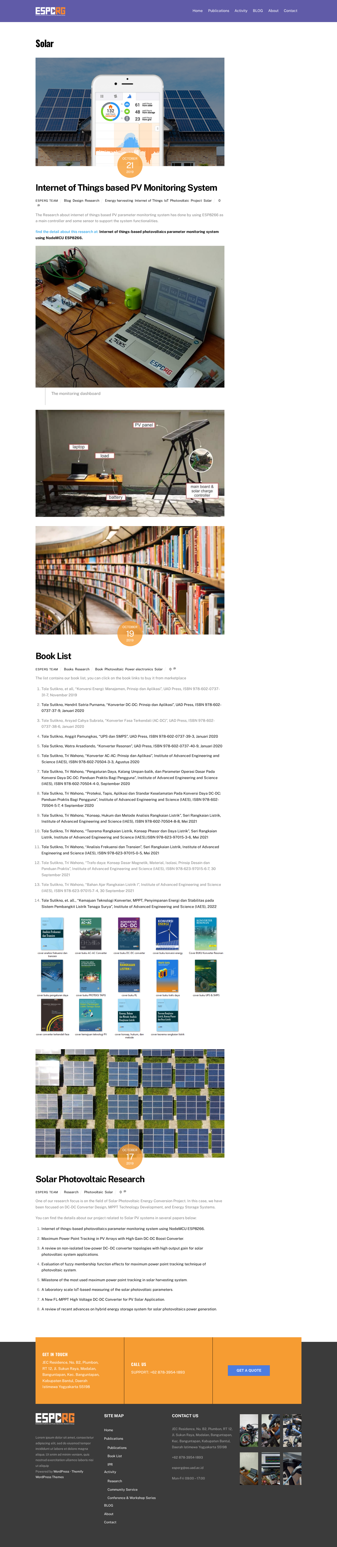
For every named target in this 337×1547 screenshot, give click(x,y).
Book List (53, 656)
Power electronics (139, 669)
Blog (67, 200)
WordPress (61, 1471)
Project (196, 200)
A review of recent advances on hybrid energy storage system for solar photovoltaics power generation (128, 1309)
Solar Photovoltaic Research (90, 1179)
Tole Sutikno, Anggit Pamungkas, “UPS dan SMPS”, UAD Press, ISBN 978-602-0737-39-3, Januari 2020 (129, 736)
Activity (241, 10)
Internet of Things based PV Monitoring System (126, 187)
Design (78, 200)
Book (99, 669)
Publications (218, 10)
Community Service (123, 1489)
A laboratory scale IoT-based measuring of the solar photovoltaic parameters (106, 1289)
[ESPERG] (50, 13)
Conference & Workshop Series (132, 1498)
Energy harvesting (119, 200)
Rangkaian (160, 847)
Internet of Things (149, 200)
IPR (110, 1464)
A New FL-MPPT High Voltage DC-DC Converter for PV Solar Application (102, 1299)
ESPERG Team (47, 200)
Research (92, 200)
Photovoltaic (179, 200)
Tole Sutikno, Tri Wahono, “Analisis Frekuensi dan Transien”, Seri (96, 847)
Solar (208, 200)
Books (68, 669)
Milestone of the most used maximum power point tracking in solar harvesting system (114, 1280)
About (273, 10)
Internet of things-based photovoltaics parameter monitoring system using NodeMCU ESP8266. (123, 1229)
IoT (166, 200)
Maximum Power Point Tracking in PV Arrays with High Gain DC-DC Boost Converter (112, 1238)
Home (198, 10)
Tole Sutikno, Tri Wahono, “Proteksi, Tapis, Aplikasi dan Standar (95, 793)
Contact (290, 10)
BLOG (258, 10)
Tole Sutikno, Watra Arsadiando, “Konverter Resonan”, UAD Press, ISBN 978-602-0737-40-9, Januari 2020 (131, 746)
